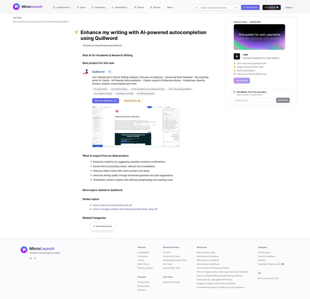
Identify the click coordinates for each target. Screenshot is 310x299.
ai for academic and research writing (148, 89)
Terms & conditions (266, 256)
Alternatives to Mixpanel (208, 256)
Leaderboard (143, 252)
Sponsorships (144, 286)
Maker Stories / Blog (206, 252)
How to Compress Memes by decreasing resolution (220, 275)
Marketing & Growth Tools (174, 260)
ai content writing (119, 89)
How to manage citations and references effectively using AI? (125, 209)
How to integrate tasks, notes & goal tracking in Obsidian (222, 272)
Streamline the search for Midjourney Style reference (220, 287)
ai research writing (124, 93)
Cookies (261, 260)
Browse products (145, 268)
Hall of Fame (143, 264)
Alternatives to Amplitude (208, 264)
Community (143, 256)
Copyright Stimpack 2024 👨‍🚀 (271, 264)
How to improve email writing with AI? (112, 205)
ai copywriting (100, 89)
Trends (141, 260)
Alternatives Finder (171, 282)
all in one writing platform (180, 89)
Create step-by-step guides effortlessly (214, 279)
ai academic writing (103, 93)
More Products (104, 226)
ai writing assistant (145, 93)
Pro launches (143, 282)
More (169, 7)
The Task (17, 17)
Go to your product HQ (268, 278)
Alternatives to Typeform (208, 260)
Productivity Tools (171, 256)
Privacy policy (264, 252)
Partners (141, 290)
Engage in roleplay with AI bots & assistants (216, 283)
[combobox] (216, 7)
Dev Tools (167, 264)
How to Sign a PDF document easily (213, 268)
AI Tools (166, 252)
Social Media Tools (171, 268)
